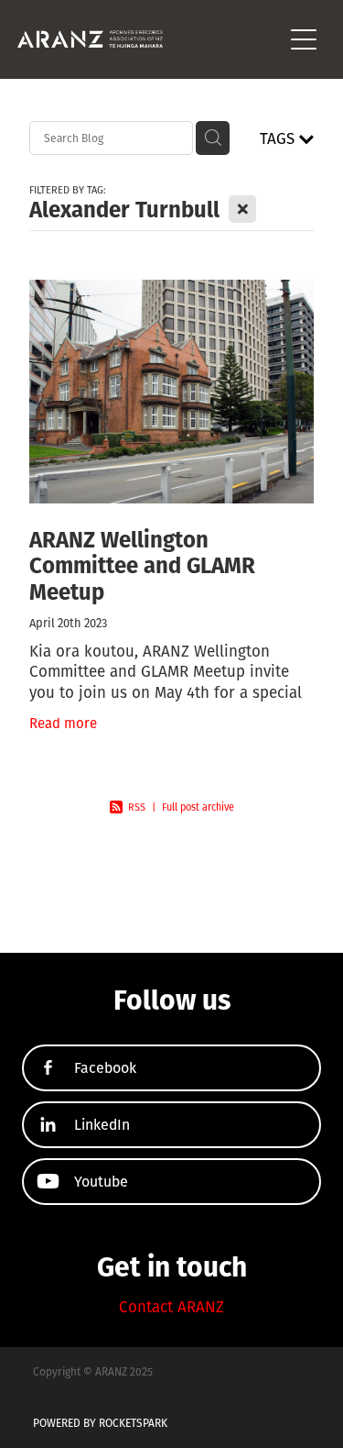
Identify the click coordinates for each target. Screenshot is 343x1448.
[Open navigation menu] (304, 39)
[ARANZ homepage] (150, 39)
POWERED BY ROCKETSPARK (100, 1423)
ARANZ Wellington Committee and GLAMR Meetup (142, 564)
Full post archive (198, 807)
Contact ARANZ (171, 1306)
